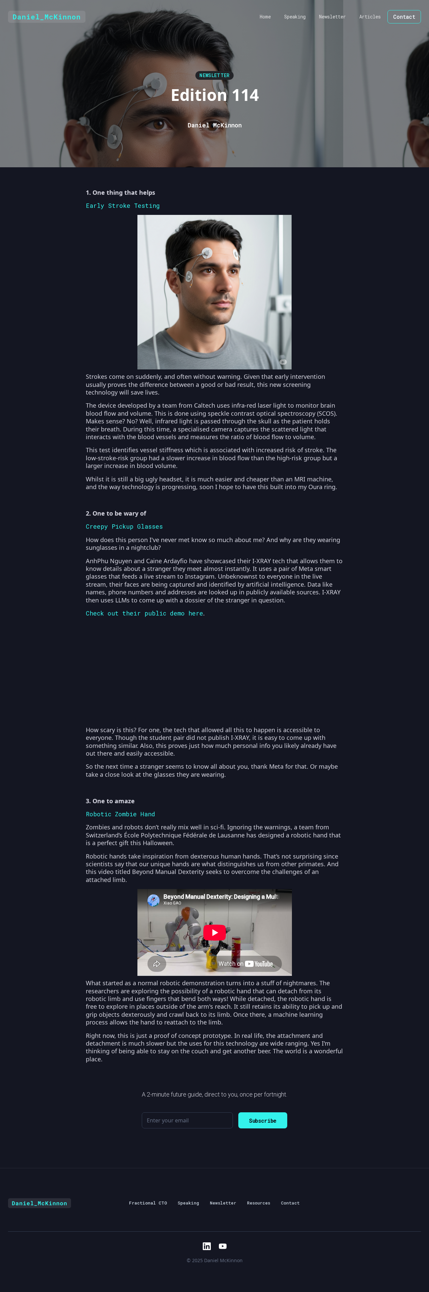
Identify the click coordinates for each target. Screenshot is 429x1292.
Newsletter (332, 16)
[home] (46, 16)
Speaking (295, 16)
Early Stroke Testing (123, 205)
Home (265, 16)
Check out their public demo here (144, 613)
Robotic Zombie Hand (120, 814)
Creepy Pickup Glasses (124, 526)
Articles (370, 16)
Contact (404, 16)
